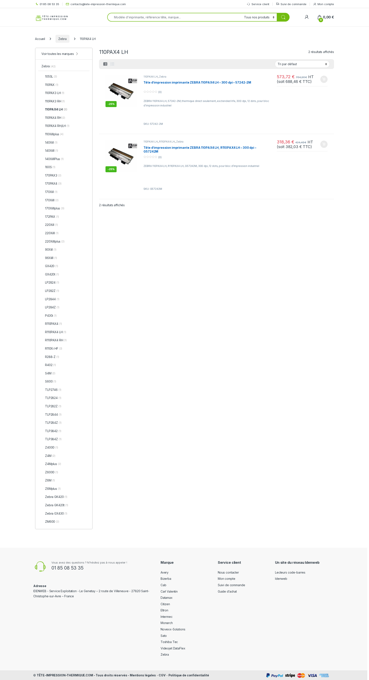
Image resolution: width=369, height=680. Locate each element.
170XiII (51, 192)
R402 (50, 365)
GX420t (52, 274)
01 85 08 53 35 (49, 4)
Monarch (167, 623)
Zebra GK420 (56, 497)
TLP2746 (53, 390)
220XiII (51, 225)
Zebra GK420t (56, 505)
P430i (51, 315)
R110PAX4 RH (56, 340)
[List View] (112, 64)
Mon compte (326, 4)
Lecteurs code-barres (290, 572)
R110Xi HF (53, 348)
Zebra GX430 (56, 513)
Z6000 (51, 472)
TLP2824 (53, 398)
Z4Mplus (53, 464)
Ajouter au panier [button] (323, 79)
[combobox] (174, 17)
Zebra (62, 39)
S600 (50, 381)
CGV (162, 675)
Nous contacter (228, 572)
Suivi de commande (293, 4)
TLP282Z (53, 406)
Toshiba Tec (169, 642)
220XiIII (51, 233)
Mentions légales (143, 675)
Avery (164, 572)
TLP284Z (53, 422)
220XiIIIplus (54, 241)
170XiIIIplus (54, 208)
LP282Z (52, 291)
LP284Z (52, 307)
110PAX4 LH (151, 76)
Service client (260, 4)
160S (50, 167)
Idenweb (281, 578)
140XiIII (51, 150)
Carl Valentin (169, 591)
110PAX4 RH (55, 117)
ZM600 (52, 521)
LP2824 (52, 282)
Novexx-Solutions (173, 629)
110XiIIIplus (54, 134)
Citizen (165, 604)
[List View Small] (105, 64)
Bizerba (166, 578)
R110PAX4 (53, 323)
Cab (163, 585)
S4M (50, 373)
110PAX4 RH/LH (57, 126)
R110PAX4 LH (167, 141)
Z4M (50, 456)
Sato (164, 635)
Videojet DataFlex (173, 648)
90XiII (50, 249)
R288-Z (52, 357)
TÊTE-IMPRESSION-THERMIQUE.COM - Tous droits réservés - (83, 675)
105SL (51, 76)
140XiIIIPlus (54, 159)
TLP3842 (53, 431)
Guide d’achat (227, 591)
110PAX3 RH (55, 101)
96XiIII (51, 258)
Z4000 (51, 447)
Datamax (167, 597)
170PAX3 (53, 175)
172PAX (52, 216)
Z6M (50, 480)
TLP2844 (53, 414)
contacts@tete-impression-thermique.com (98, 4)
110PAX (51, 85)
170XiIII (51, 200)
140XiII (51, 142)
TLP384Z (53, 439)
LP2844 (52, 299)
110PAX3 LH (54, 93)
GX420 (51, 266)
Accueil (40, 39)
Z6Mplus (53, 488)
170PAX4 (53, 183)
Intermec (167, 616)
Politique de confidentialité (188, 675)
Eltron (164, 610)
